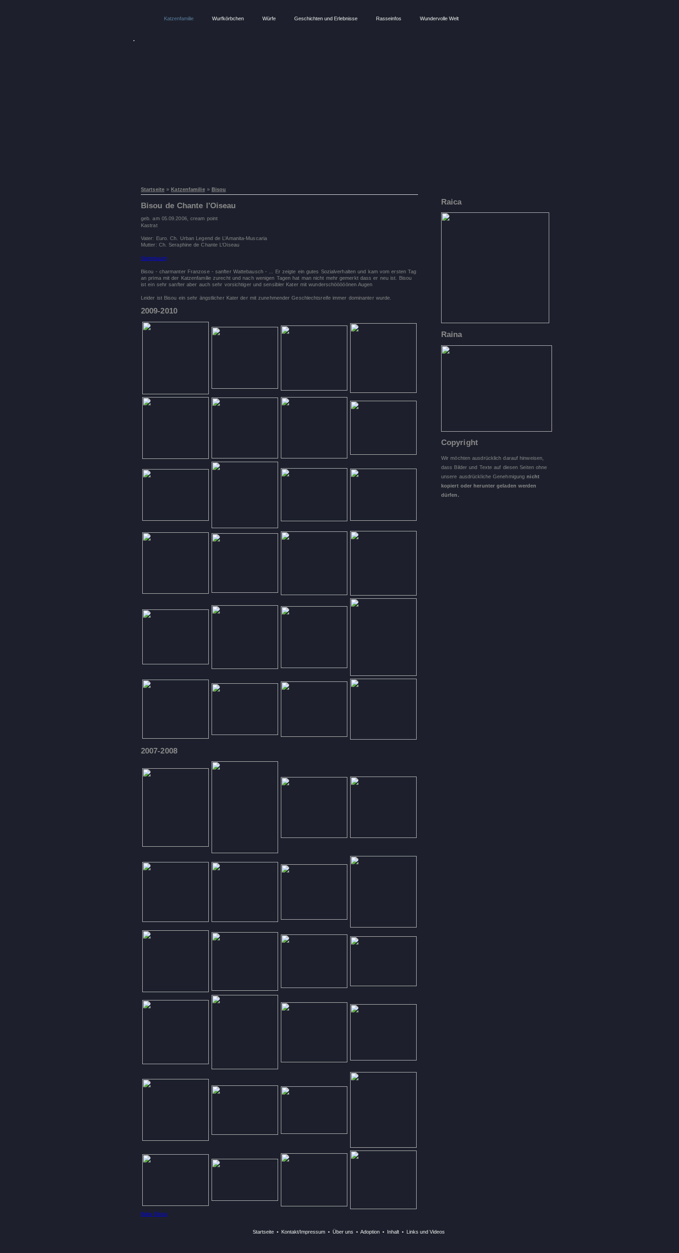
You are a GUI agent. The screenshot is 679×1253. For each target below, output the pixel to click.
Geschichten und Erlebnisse (326, 18)
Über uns (343, 1232)
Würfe (269, 18)
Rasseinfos (388, 18)
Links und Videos (425, 1232)
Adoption (370, 1232)
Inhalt (393, 1232)
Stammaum (154, 258)
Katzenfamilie (179, 18)
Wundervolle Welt (439, 18)
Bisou (219, 189)
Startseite (152, 189)
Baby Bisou (154, 1214)
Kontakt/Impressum (303, 1232)
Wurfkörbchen (228, 18)
